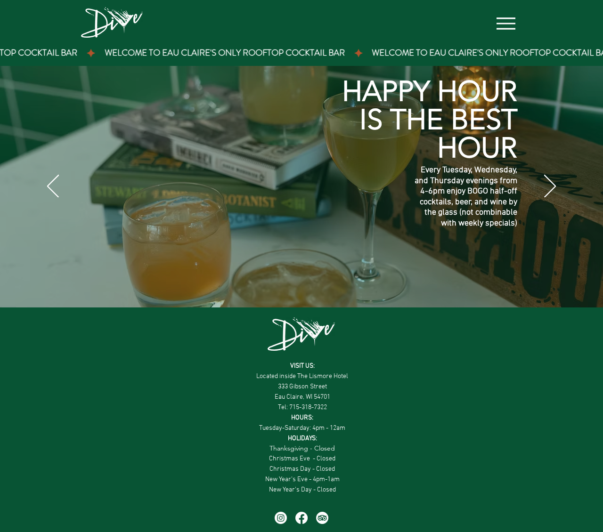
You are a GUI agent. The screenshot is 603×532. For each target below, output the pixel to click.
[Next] (550, 187)
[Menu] (505, 23)
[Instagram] (281, 518)
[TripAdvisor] (322, 518)
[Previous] (53, 187)
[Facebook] (301, 518)
